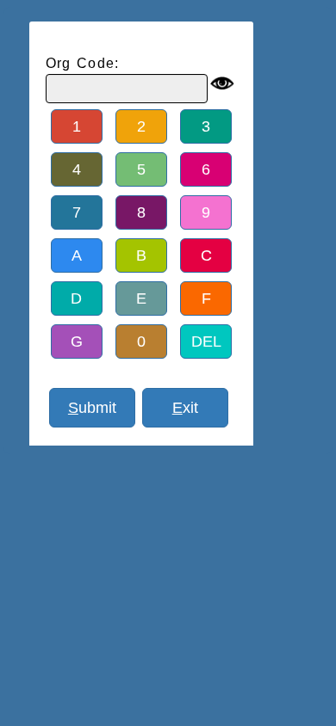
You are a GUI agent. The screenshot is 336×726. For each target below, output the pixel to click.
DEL (206, 341)
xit (185, 407)
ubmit (92, 407)
